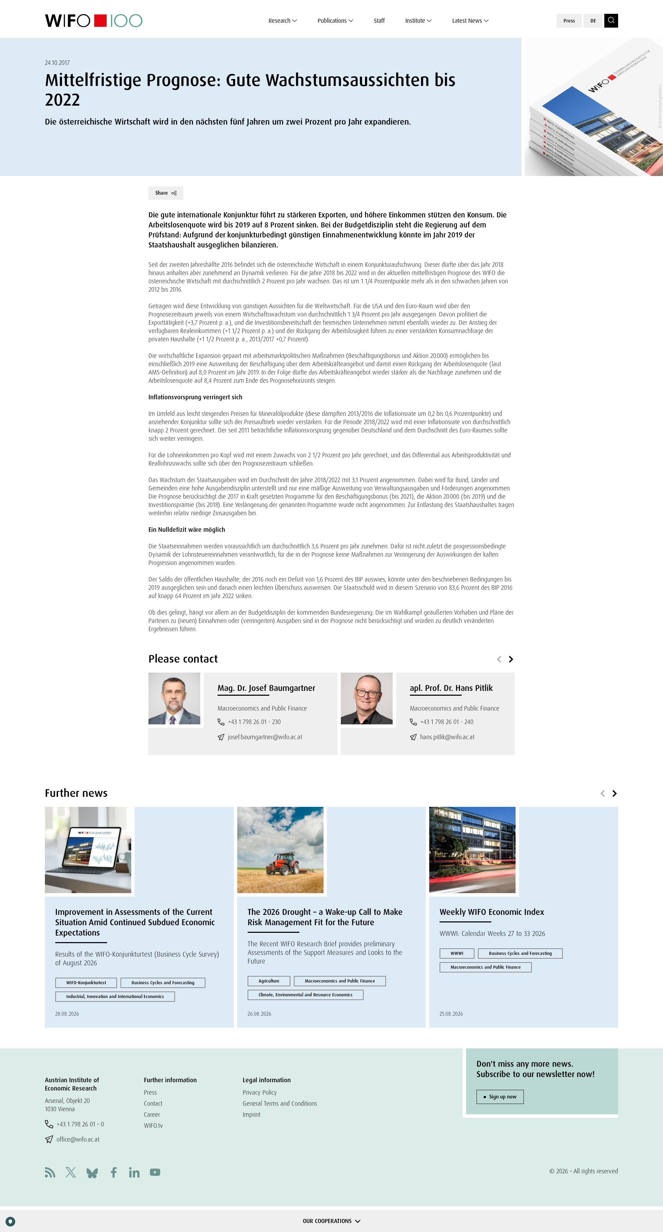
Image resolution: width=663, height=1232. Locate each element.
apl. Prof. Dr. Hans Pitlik (451, 688)
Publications (332, 21)
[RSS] (50, 1173)
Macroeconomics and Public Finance (340, 981)
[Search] (611, 21)
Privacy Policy (260, 1092)
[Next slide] (511, 659)
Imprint (251, 1114)
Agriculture (269, 981)
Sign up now (503, 1096)
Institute (415, 21)
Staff (379, 21)
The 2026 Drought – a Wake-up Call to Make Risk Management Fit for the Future (325, 917)
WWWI (457, 953)
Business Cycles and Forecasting (163, 983)
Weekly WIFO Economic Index (492, 912)
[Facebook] (113, 1173)
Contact (153, 1103)
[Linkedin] (134, 1173)
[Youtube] (155, 1173)
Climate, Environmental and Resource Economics (306, 995)
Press (569, 21)
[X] (71, 1173)
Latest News (467, 21)
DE (593, 21)
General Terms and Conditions (280, 1103)
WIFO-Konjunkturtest (86, 983)
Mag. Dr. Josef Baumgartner (266, 688)
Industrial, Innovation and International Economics (115, 996)
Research (279, 21)
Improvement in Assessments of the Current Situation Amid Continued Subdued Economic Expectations (135, 922)
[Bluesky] (92, 1172)
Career (152, 1114)
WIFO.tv (153, 1126)
